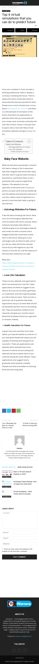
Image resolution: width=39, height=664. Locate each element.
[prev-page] (3, 501)
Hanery (19, 448)
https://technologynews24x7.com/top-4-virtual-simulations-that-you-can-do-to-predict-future (18, 266)
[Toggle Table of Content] (28, 141)
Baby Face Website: (13, 144)
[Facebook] (4, 411)
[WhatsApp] (18, 411)
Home (4, 8)
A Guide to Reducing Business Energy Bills (30, 424)
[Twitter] (9, 411)
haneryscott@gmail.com (23, 636)
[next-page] (6, 501)
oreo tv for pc (19, 658)
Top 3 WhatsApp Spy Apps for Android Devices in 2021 (9, 425)
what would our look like (17, 108)
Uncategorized (12, 8)
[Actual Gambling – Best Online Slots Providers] (7, 493)
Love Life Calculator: (16, 149)
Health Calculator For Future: (20, 151)
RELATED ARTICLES (9, 467)
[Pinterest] (14, 411)
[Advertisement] (19, 73)
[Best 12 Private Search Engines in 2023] (7, 474)
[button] (3, 3)
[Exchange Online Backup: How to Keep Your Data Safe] (7, 484)
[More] (23, 411)
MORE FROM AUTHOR (25, 467)
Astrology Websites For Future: (19, 147)
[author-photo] (20, 445)
